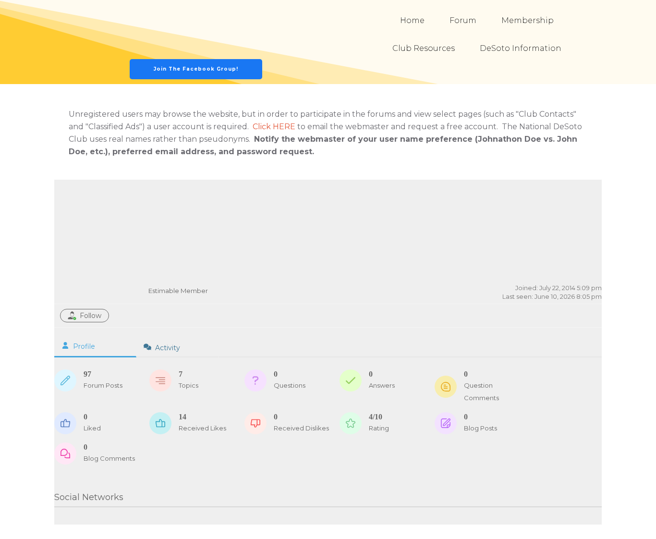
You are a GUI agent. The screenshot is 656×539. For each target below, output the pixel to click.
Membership (527, 20)
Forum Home (508, 197)
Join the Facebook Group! (196, 69)
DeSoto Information (520, 48)
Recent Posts (567, 197)
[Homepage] (196, 29)
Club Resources (423, 48)
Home (412, 20)
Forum (462, 20)
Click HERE (274, 126)
